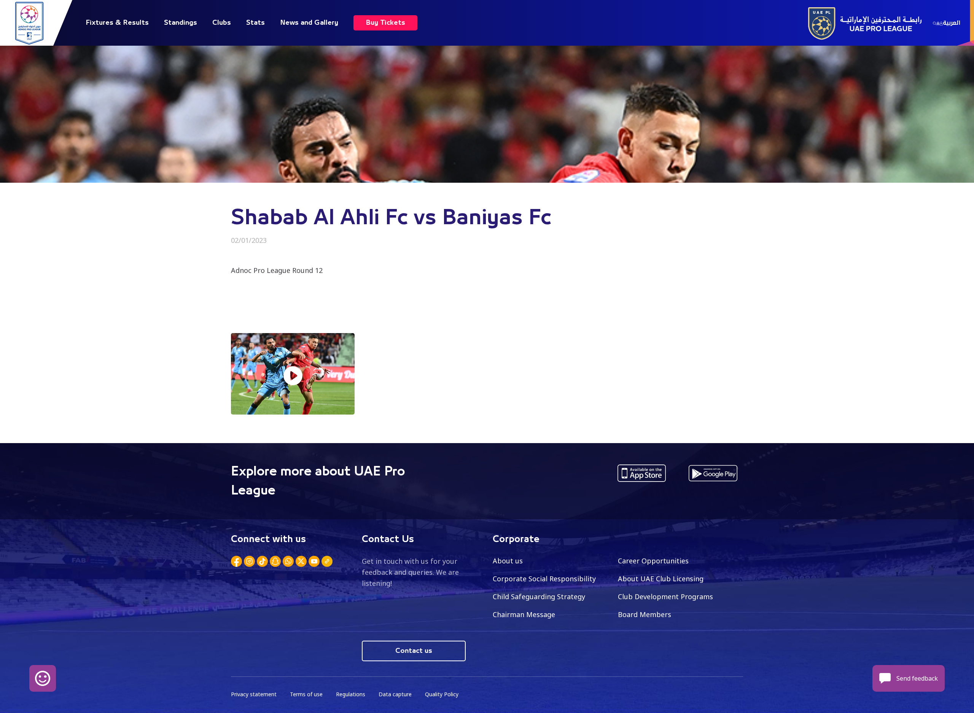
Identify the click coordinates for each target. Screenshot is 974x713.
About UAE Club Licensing (660, 578)
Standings (180, 23)
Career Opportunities (653, 560)
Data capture (395, 694)
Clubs (221, 23)
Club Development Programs (665, 596)
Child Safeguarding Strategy (539, 596)
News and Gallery (309, 23)
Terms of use (306, 694)
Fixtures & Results (117, 23)
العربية (951, 23)
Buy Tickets (385, 23)
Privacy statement (254, 694)
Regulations (350, 694)
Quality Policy (441, 694)
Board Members (644, 614)
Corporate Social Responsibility (544, 578)
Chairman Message (524, 614)
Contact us (413, 651)
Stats (255, 23)
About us (508, 560)
